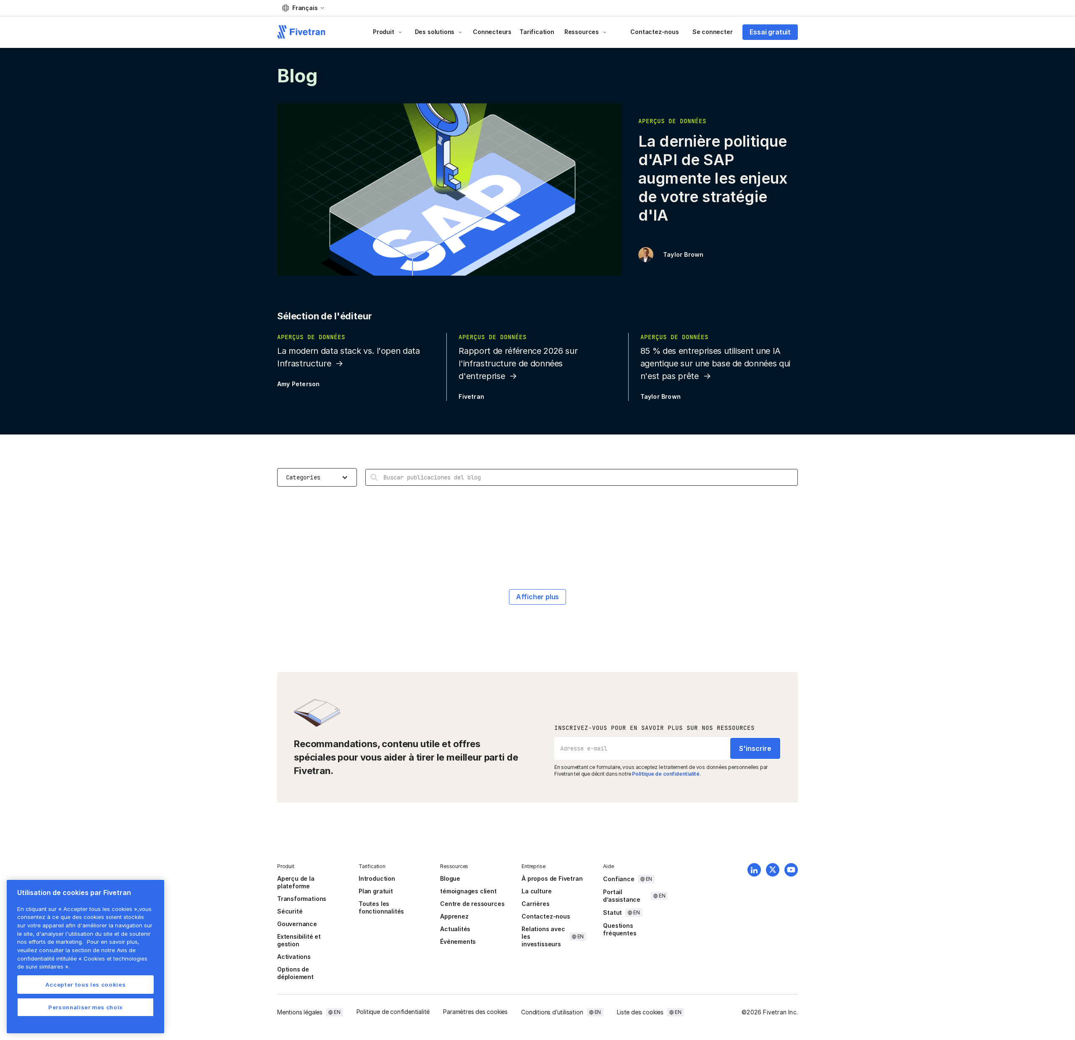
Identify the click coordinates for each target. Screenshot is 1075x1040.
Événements (458, 941)
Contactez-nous (654, 31)
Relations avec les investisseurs (543, 936)
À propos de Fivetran (552, 878)
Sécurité (289, 911)
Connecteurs (492, 31)
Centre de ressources (472, 903)
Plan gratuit (376, 891)
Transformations (301, 898)
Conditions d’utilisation (552, 1012)
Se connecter (712, 31)
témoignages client (468, 891)
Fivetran (471, 396)
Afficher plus (537, 596)
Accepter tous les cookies (85, 984)
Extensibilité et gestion (299, 940)
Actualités (455, 928)
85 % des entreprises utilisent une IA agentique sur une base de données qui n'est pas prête (715, 363)
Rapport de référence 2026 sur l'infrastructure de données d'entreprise (518, 363)
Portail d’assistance (621, 895)
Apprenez (454, 916)
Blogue (450, 878)
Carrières (535, 903)
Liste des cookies (640, 1012)
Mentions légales (299, 1012)
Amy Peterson (298, 383)
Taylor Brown (683, 254)
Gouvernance (297, 923)
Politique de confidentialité (666, 774)
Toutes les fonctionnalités (381, 907)
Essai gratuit (770, 32)
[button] (303, 8)
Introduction (377, 878)
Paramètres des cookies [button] (475, 1011)
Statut (612, 912)
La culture (536, 891)
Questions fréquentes (619, 929)
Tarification (536, 31)
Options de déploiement (295, 973)
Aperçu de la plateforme (296, 882)
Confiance (618, 878)
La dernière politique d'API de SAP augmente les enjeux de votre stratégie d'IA (712, 178)
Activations (294, 956)
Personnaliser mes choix (85, 1007)
